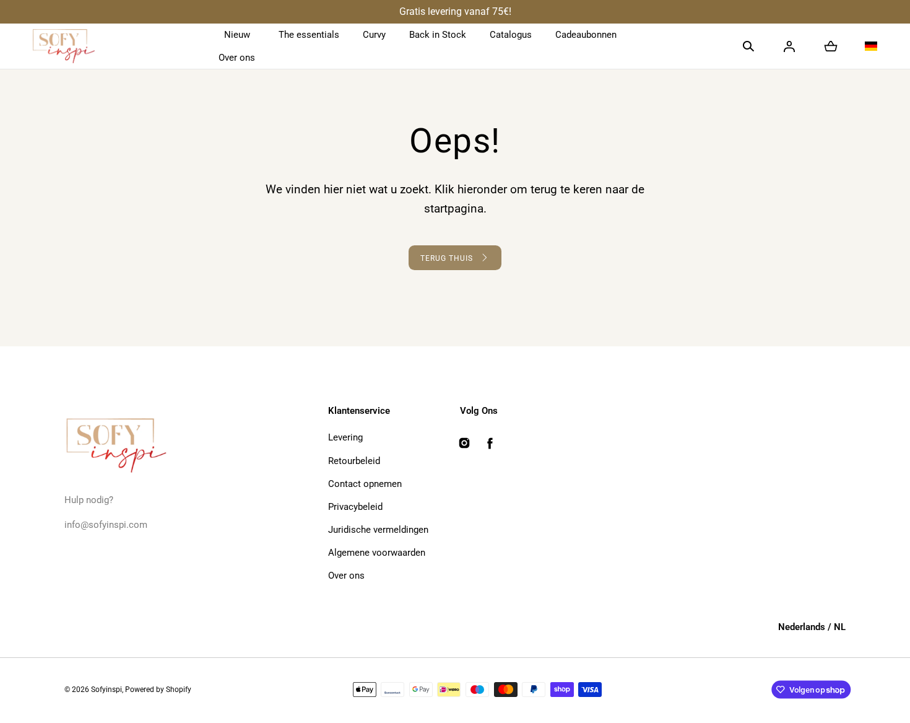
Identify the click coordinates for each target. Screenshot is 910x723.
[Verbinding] (789, 46)
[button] (748, 46)
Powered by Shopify (158, 689)
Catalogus (511, 34)
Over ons (237, 57)
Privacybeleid (355, 506)
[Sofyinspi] (64, 46)
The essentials (309, 34)
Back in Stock (437, 34)
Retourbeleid (354, 461)
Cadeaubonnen (586, 34)
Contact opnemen (365, 483)
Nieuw (237, 34)
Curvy (374, 34)
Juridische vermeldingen (378, 529)
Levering (345, 437)
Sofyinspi (106, 689)
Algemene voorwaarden (376, 552)
